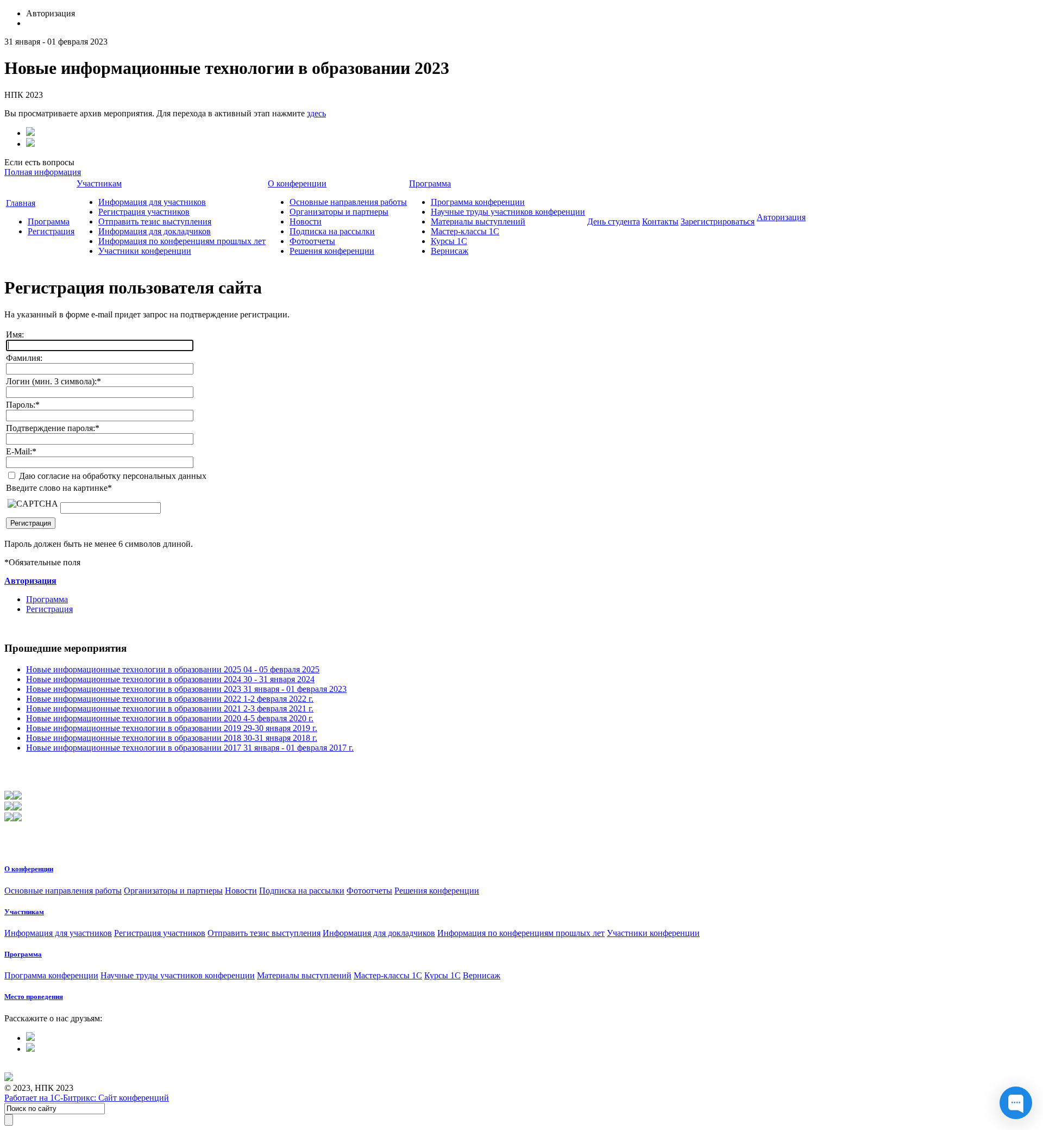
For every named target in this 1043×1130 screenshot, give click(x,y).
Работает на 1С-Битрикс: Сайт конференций (86, 1097)
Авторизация (781, 217)
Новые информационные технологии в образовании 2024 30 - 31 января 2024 (170, 679)
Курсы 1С (449, 241)
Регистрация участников (144, 211)
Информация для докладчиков (154, 231)
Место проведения (33, 996)
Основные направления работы (348, 202)
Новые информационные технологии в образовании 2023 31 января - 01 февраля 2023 (186, 689)
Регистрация (51, 231)
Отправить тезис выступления (154, 221)
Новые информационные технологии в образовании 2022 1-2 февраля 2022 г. (169, 698)
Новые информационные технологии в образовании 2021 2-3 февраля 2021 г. (169, 708)
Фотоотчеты (312, 241)
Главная (20, 203)
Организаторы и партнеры (339, 211)
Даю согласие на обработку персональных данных (111, 475)
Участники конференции (144, 250)
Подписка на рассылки (332, 231)
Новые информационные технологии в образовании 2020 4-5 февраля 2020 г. (169, 718)
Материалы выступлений (478, 221)
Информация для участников (152, 202)
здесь (316, 113)
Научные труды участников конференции (508, 211)
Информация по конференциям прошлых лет (182, 241)
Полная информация (42, 172)
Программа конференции (478, 202)
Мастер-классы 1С (465, 231)
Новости (306, 221)
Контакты (660, 221)
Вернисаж (449, 250)
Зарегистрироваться (718, 221)
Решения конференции (332, 250)
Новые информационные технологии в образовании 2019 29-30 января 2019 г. (171, 728)
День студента (613, 221)
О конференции (297, 183)
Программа (49, 221)
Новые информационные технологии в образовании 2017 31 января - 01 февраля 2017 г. (190, 747)
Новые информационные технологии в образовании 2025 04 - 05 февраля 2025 (172, 669)
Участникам (99, 183)
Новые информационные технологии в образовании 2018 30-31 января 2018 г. (171, 737)
